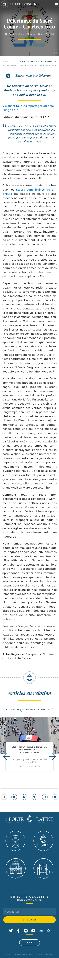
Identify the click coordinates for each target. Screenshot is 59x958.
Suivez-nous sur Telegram (33, 75)
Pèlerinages (47, 61)
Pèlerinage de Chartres (36, 710)
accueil (7, 61)
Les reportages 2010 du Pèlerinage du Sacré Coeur (30, 749)
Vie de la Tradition (25, 61)
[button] (56, 4)
